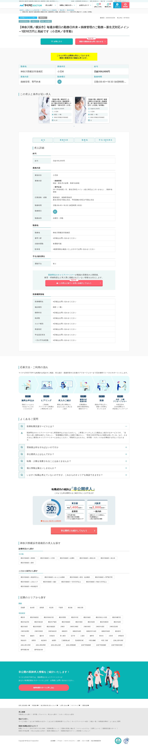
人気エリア (35, 21)
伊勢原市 (121, 636)
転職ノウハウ (23, 728)
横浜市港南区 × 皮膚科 (67, 558)
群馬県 (42, 607)
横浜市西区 (62, 617)
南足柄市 (44, 640)
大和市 (111, 636)
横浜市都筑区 (51, 626)
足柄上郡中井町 (118, 640)
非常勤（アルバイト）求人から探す (45, 714)
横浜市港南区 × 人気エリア (29, 582)
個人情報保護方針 (96, 740)
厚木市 (101, 636)
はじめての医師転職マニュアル (59, 721)
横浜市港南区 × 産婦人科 (87, 558)
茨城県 (23, 607)
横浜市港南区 (70, 10)
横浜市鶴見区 (34, 617)
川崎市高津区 (114, 626)
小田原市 (52, 636)
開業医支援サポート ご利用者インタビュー (75, 731)
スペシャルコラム (83, 728)
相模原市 (64, 631)
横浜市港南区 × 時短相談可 (29, 586)
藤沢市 (42, 636)
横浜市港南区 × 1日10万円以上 (71, 582)
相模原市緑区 (77, 631)
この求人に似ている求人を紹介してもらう (75, 283)
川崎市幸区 (87, 626)
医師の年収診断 (24, 731)
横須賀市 (118, 631)
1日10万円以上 (24, 21)
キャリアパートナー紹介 (80, 721)
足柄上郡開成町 (71, 645)
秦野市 (92, 636)
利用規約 (34, 705)
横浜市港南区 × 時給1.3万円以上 (96, 582)
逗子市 (73, 636)
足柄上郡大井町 (26, 645)
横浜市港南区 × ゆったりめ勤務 (55, 577)
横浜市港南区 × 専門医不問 (103, 577)
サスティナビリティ (69, 740)
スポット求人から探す (66, 714)
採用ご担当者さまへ (94, 1)
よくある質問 (110, 1)
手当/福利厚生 (106, 140)
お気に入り (58, 41)
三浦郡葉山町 (65, 640)
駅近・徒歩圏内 (46, 21)
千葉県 (61, 607)
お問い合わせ (64, 705)
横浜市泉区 (24, 626)
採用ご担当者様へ (23, 705)
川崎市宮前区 (38, 631)
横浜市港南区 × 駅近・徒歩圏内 (80, 577)
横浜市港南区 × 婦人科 (108, 558)
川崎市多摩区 (25, 631)
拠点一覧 (103, 1)
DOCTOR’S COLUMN (37, 728)
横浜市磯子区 (116, 617)
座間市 (34, 640)
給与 (43, 140)
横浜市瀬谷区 (104, 622)
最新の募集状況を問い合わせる (91, 41)
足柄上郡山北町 (56, 645)
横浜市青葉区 (37, 626)
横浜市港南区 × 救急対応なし (30, 577)
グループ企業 (85, 740)
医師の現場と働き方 (68, 728)
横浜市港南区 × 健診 (49, 582)
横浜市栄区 (117, 622)
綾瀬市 (54, 640)
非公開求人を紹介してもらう (74, 530)
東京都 (70, 607)
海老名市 (23, 640)
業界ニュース (95, 728)
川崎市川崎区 (74, 626)
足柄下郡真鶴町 (101, 645)
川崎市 (62, 626)
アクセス (59, 740)
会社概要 (53, 740)
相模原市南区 (105, 631)
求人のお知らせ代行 (38, 731)
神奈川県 (62, 10)
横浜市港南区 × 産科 (27, 563)
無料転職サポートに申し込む (43, 688)
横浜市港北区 (38, 622)
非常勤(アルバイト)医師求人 (49, 10)
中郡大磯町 (92, 640)
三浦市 (82, 636)
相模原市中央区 (91, 631)
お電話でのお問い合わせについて (121, 1)
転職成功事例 (103, 721)
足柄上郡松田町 (41, 645)
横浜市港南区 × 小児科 (47, 558)
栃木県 (32, 607)
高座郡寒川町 (79, 640)
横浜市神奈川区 (49, 617)
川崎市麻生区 (52, 631)
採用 (78, 740)
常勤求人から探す (25, 714)
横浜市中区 (74, 617)
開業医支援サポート (109, 728)
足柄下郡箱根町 (86, 645)
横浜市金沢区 (25, 622)
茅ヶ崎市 (63, 636)
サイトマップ (75, 705)
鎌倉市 (32, 636)
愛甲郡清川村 (38, 649)
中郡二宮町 (104, 640)
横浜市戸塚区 (52, 622)
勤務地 (85, 140)
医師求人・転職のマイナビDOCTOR (29, 10)
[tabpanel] (56, 110)
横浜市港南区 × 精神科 (28, 558)
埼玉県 (51, 607)
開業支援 (84, 705)
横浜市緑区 (91, 622)
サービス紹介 (23, 721)
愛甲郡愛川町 (25, 649)
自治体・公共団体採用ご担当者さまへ (79, 1)
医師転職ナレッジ (53, 728)
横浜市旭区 (79, 622)
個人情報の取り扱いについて (48, 705)
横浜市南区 (87, 617)
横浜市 (23, 617)
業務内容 (64, 140)
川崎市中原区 (100, 626)
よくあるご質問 (115, 721)
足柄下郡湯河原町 (117, 645)
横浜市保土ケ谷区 (101, 617)
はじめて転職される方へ (38, 721)
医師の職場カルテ (53, 731)
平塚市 (23, 636)
